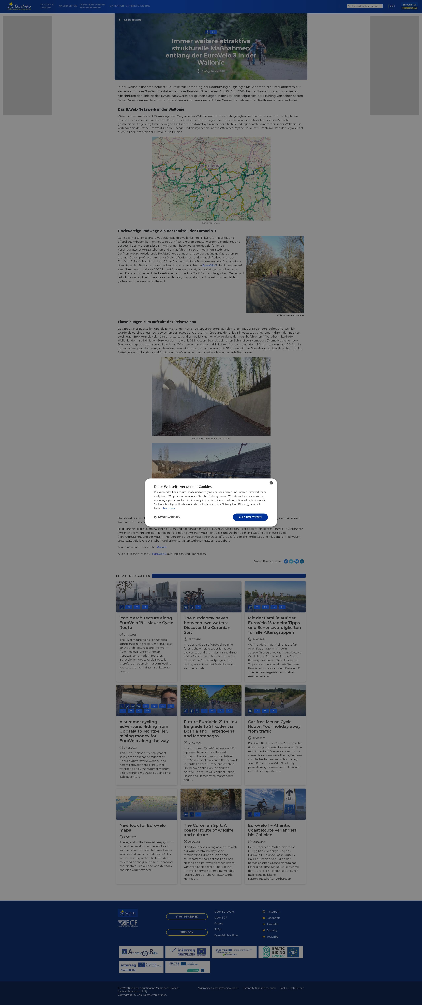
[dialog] (211, 502)
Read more (169, 508)
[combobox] (271, 482)
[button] (167, 517)
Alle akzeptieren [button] (250, 517)
